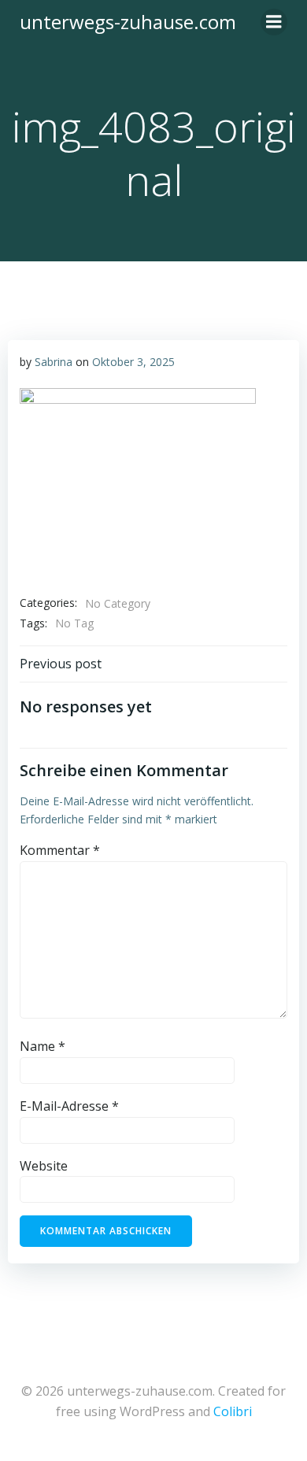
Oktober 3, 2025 (133, 361)
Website (44, 1165)
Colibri (232, 1411)
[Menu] (274, 22)
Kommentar (60, 850)
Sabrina (53, 361)
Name (42, 1046)
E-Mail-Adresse (69, 1106)
